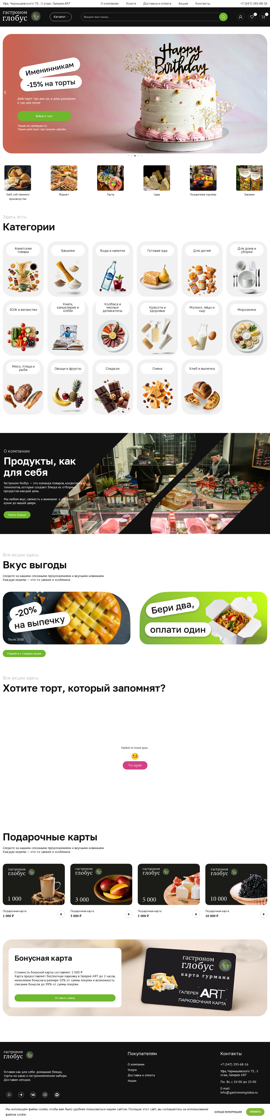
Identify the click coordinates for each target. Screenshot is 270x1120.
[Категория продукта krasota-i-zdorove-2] (157, 328)
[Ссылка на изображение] (18, 1055)
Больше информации (228, 1112)
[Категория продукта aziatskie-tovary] (23, 269)
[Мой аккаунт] (240, 17)
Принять (255, 1111)
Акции (132, 1080)
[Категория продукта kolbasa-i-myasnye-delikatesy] (112, 328)
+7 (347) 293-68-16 (253, 3)
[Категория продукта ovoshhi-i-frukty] (67, 387)
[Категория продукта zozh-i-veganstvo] (23, 328)
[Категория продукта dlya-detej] (201, 269)
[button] (5, 92)
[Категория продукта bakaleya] (67, 269)
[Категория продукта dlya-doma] (246, 269)
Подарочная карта (14, 911)
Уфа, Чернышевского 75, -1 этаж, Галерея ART (239, 1073)
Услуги (132, 1070)
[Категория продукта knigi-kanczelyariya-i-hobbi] (67, 328)
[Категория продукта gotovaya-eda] (157, 269)
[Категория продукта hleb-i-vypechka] (201, 387)
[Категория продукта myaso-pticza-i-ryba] (23, 387)
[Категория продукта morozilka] (246, 328)
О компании (136, 1064)
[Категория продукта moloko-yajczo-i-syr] (201, 328)
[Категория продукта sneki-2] (157, 387)
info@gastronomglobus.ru (239, 1092)
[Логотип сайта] (22, 17)
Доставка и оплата (141, 1075)
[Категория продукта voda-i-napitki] (112, 269)
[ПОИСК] (223, 17)
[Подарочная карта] (34, 884)
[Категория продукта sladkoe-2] (112, 387)
